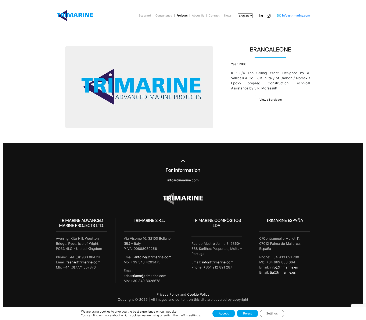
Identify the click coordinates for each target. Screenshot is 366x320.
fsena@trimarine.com (83, 262)
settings (194, 315)
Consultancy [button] (163, 15)
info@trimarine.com (296, 15)
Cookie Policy (198, 294)
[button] (183, 161)
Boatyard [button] (145, 15)
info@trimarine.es (284, 267)
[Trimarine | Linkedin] (261, 15)
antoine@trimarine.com (152, 257)
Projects (182, 15)
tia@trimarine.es (283, 272)
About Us (198, 15)
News (228, 15)
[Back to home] (75, 15)
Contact (214, 15)
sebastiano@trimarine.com (145, 276)
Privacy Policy (168, 294)
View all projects (270, 100)
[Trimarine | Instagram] (268, 15)
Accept (224, 313)
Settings (272, 313)
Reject (247, 313)
